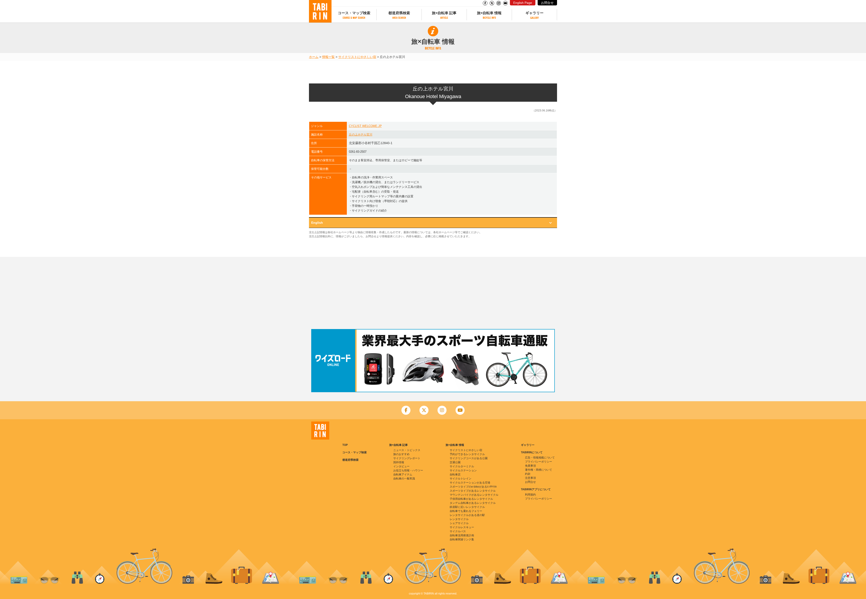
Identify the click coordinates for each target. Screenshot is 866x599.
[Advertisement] (433, 293)
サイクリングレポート (406, 458)
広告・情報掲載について (540, 457)
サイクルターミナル (462, 466)
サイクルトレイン (460, 478)
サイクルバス (458, 531)
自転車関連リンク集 (462, 539)
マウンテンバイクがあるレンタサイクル (474, 494)
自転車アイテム (402, 474)
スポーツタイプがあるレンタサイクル (473, 490)
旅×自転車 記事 (444, 13)
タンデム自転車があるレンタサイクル (473, 503)
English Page (522, 3)
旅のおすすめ (401, 454)
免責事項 (530, 465)
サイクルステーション (463, 470)
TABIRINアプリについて (536, 489)
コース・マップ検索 (354, 13)
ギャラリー (534, 13)
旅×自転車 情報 (489, 13)
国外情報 (398, 462)
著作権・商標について (538, 469)
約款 (527, 473)
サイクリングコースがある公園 (469, 458)
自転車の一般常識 (404, 478)
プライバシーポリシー (538, 461)
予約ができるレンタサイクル (467, 454)
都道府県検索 (399, 13)
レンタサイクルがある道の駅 (467, 515)
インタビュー (401, 466)
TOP (345, 445)
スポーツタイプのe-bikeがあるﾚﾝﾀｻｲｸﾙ (473, 486)
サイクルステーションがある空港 (470, 482)
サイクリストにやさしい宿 (357, 57)
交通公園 (455, 462)
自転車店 (455, 474)
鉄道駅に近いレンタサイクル (467, 507)
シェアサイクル (459, 523)
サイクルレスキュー (462, 527)
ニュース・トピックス (406, 450)
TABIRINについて (532, 452)
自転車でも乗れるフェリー (466, 511)
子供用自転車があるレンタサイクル (471, 498)
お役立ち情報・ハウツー (408, 470)
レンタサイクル (459, 519)
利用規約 (530, 494)
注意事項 (530, 477)
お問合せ (547, 3)
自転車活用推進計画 (462, 535)
